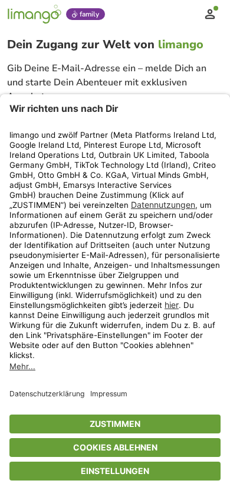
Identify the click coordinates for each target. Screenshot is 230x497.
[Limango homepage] (34, 14)
